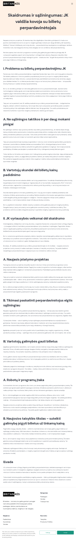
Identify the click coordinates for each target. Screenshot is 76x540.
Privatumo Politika (46, 522)
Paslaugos (43, 497)
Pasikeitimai (7, 519)
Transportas (44, 502)
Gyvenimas (6, 522)
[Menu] (72, 4)
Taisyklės (43, 519)
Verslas (42, 499)
